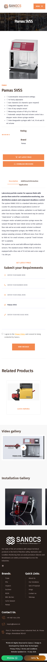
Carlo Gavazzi (10, 601)
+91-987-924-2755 (13, 618)
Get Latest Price (24, 157)
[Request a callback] (35, 658)
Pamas (7, 604)
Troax (7, 578)
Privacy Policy (20, 334)
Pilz (6, 582)
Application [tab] (23, 185)
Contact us (32, 593)
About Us (32, 578)
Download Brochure (25, 164)
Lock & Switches (23, 409)
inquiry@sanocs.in (13, 624)
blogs (31, 589)
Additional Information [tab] (29, 181)
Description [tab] (13, 181)
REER (7, 593)
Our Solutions (34, 582)
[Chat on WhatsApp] (12, 658)
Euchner (8, 589)
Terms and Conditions (29, 649)
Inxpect (8, 585)
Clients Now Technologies (29, 646)
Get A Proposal (34, 585)
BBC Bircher (9, 597)
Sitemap (32, 597)
